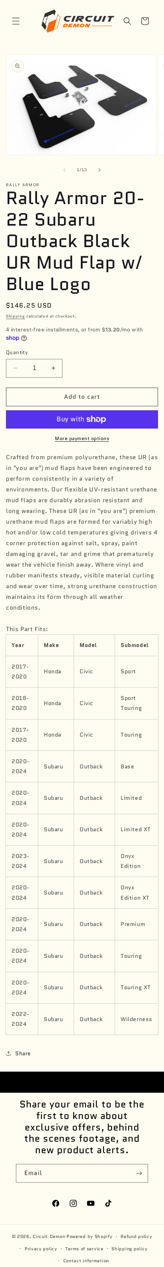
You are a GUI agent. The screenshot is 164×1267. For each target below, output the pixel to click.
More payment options (82, 438)
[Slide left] (64, 170)
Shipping (15, 316)
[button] (16, 21)
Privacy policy (41, 1249)
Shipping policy (129, 1249)
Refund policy (136, 1236)
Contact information (86, 1260)
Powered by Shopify (89, 1236)
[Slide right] (99, 170)
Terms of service (84, 1249)
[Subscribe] (139, 1173)
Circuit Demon (49, 1236)
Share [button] (23, 1053)
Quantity (17, 352)
